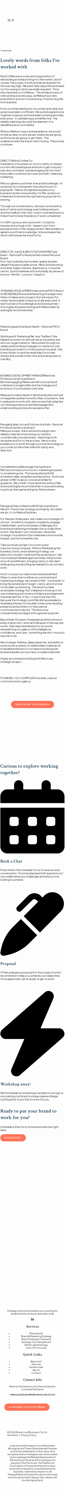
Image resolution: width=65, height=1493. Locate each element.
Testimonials (36, 1367)
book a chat (13, 1137)
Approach (36, 1361)
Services (36, 1364)
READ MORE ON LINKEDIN (32, 704)
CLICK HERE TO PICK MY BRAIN (27, 1407)
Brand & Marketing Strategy (36, 1336)
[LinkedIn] (32, 1319)
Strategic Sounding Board (36, 1342)
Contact (36, 1372)
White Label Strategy (36, 1344)
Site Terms (12, 1435)
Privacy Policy (28, 1435)
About (36, 1370)
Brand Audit (36, 1333)
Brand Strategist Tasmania (36, 1339)
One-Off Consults (36, 1347)
